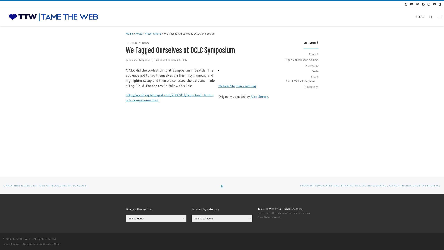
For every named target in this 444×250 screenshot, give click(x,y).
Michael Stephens (139, 60)
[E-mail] (411, 4)
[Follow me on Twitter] (417, 4)
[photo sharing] (218, 70)
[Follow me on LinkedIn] (440, 4)
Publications (311, 87)
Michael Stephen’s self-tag (237, 86)
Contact (313, 54)
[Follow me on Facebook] (423, 4)
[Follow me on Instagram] (429, 4)
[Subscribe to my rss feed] (406, 4)
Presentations (153, 33)
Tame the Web (21, 238)
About (314, 77)
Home (129, 33)
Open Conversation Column (301, 60)
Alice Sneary (259, 96)
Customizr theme (52, 244)
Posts (138, 33)
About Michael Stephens (300, 81)
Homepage (312, 65)
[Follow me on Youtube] (434, 4)
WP (18, 244)
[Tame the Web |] (53, 16)
